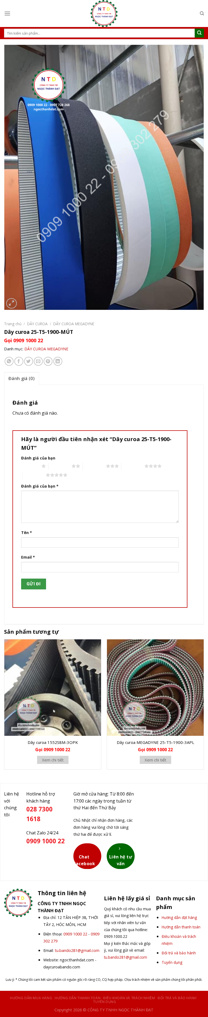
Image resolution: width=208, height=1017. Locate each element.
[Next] (204, 706)
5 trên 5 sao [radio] (34, 475)
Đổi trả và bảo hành (177, 998)
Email (28, 557)
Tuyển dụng (104, 1001)
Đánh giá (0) (21, 378)
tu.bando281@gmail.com (77, 950)
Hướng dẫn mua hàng (31, 998)
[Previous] (4, 706)
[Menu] (7, 13)
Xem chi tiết (53, 760)
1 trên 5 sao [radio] (29, 466)
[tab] (21, 378)
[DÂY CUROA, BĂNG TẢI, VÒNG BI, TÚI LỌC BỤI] (104, 13)
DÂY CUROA (37, 323)
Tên (26, 532)
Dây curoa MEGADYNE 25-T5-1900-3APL (155, 742)
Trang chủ (12, 323)
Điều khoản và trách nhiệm (129, 998)
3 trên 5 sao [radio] (94, 466)
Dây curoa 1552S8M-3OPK (53, 742)
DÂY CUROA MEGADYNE (73, 323)
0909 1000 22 (75, 934)
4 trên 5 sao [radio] (132, 466)
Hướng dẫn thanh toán (77, 998)
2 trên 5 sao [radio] (60, 466)
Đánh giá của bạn (38, 458)
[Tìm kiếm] (202, 13)
